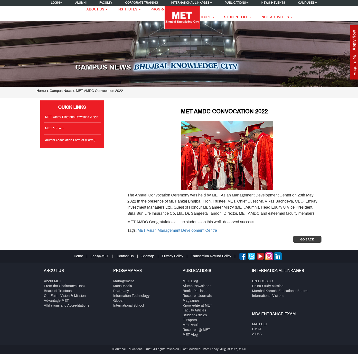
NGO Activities (276, 17)
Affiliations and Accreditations (66, 305)
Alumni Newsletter (197, 286)
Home (41, 91)
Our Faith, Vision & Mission (65, 296)
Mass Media (122, 286)
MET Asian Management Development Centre (177, 230)
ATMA (257, 334)
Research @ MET (196, 330)
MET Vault (190, 325)
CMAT (257, 329)
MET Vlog (190, 334)
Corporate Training (141, 2)
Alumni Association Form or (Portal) (70, 140)
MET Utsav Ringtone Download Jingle (71, 117)
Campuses (306, 2)
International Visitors (267, 296)
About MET (52, 281)
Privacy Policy (172, 256)
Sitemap (147, 256)
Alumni (80, 2)
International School (128, 305)
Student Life (236, 17)
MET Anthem (54, 128)
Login (55, 2)
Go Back (307, 239)
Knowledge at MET (197, 305)
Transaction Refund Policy (211, 256)
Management (123, 281)
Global (118, 300)
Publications (235, 2)
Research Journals (197, 296)
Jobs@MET (100, 256)
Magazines (191, 300)
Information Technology (131, 296)
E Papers (190, 320)
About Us (95, 9)
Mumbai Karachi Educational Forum (280, 291)
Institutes (127, 9)
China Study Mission (267, 286)
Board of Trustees (58, 291)
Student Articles (195, 315)
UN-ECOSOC (262, 281)
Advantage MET (56, 300)
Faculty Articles (194, 310)
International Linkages (190, 2)
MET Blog (190, 281)
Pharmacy (121, 291)
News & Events (273, 2)
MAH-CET (260, 324)
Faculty (105, 2)
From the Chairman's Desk (64, 286)
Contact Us (125, 256)
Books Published (195, 291)
